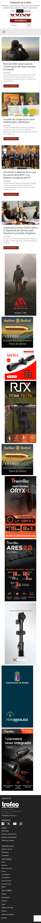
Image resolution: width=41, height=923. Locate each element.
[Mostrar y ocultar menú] (4, 32)
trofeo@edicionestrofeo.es (9, 815)
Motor (3, 887)
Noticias (4, 865)
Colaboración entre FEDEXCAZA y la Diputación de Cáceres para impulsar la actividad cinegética (20, 230)
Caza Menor (6, 877)
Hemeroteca (6, 897)
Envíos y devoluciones (9, 834)
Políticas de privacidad (9, 837)
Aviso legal (5, 831)
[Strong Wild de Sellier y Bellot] (17, 332)
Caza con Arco (6, 880)
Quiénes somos (7, 849)
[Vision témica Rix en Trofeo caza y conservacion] (20, 412)
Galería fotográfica (8, 914)
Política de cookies (8, 840)
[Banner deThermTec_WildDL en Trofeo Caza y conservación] (20, 696)
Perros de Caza (7, 868)
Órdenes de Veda (7, 907)
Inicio (3, 862)
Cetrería (4, 901)
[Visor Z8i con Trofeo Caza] (20, 364)
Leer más (27, 11)
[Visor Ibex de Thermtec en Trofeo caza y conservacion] (20, 507)
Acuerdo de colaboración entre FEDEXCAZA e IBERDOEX (19, 120)
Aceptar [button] (20, 11)
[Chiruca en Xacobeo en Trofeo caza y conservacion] (20, 759)
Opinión (4, 894)
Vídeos (4, 911)
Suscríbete (20, 20)
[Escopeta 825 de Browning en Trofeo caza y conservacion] (20, 570)
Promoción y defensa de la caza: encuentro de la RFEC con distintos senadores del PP (19, 175)
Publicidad (5, 852)
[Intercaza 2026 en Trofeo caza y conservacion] (20, 284)
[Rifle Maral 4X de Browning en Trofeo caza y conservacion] (20, 633)
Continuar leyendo (10, 86)
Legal (3, 904)
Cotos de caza (6, 884)
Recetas (4, 918)
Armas (4, 871)
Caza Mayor (6, 874)
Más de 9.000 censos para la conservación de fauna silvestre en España (19, 67)
